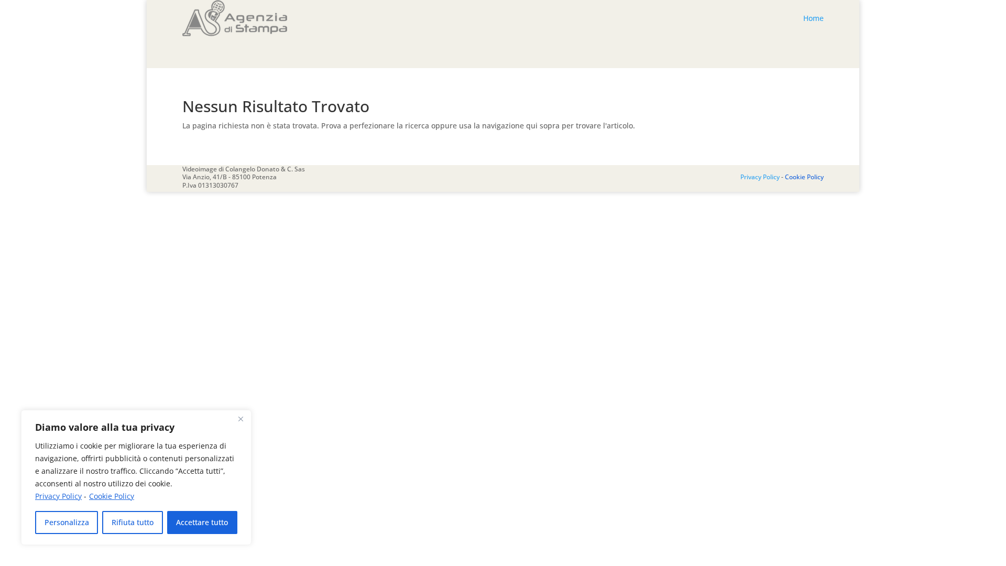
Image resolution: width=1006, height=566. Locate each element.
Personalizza (67, 522)
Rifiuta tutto (133, 522)
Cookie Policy (111, 496)
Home (813, 18)
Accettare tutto (202, 522)
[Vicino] (240, 418)
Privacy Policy (58, 496)
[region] (136, 477)
